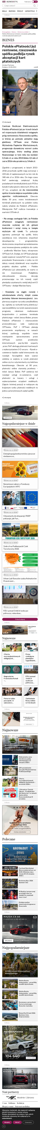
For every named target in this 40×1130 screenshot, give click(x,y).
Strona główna (6, 32)
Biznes (12, 11)
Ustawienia (28, 1122)
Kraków (11, 967)
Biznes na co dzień (23, 32)
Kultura (11, 855)
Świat (20, 11)
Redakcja (20, 1103)
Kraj (4, 11)
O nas (4, 1103)
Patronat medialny (22, 1106)
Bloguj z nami (7, 1106)
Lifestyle (30, 11)
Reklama (11, 1103)
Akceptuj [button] (7, 1122)
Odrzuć (17, 1122)
